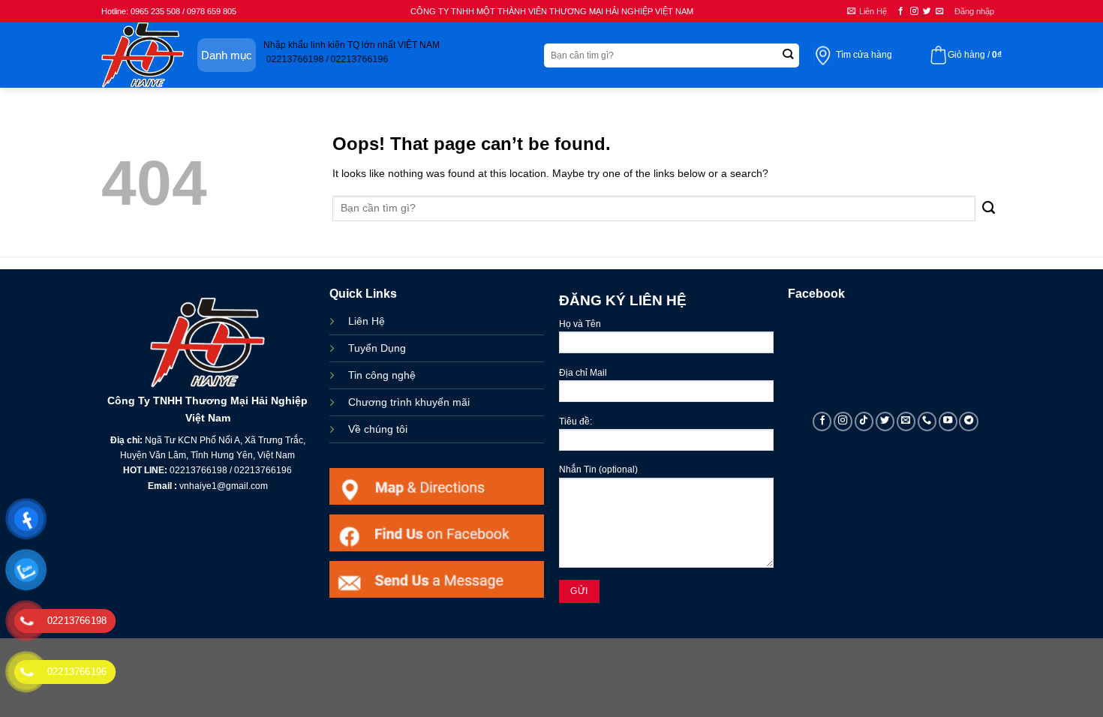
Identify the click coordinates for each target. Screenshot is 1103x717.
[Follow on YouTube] (948, 421)
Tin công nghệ (382, 375)
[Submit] (788, 56)
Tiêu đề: (575, 421)
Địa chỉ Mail (583, 373)
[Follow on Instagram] (914, 11)
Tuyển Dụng (377, 348)
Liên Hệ (366, 321)
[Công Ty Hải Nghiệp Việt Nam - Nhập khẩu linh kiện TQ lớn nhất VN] (142, 55)
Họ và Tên (580, 324)
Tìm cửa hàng (864, 55)
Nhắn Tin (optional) (598, 469)
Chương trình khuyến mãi (409, 402)
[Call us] (927, 421)
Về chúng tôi (377, 429)
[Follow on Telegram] (968, 421)
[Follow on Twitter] (927, 11)
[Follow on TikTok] (864, 421)
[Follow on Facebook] (901, 11)
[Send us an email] (940, 11)
